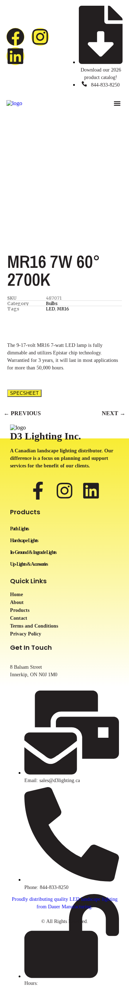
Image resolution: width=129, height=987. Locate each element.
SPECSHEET (24, 393)
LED (50, 308)
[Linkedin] (15, 56)
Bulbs (52, 303)
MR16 (63, 308)
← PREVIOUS (22, 413)
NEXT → (113, 413)
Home (16, 594)
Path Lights (19, 528)
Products (19, 610)
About (17, 602)
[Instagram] (40, 37)
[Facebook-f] (38, 491)
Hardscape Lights (24, 540)
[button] (117, 103)
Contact (18, 618)
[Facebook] (15, 37)
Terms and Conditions (34, 626)
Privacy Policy (25, 634)
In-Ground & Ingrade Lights (33, 552)
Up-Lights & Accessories (29, 564)
